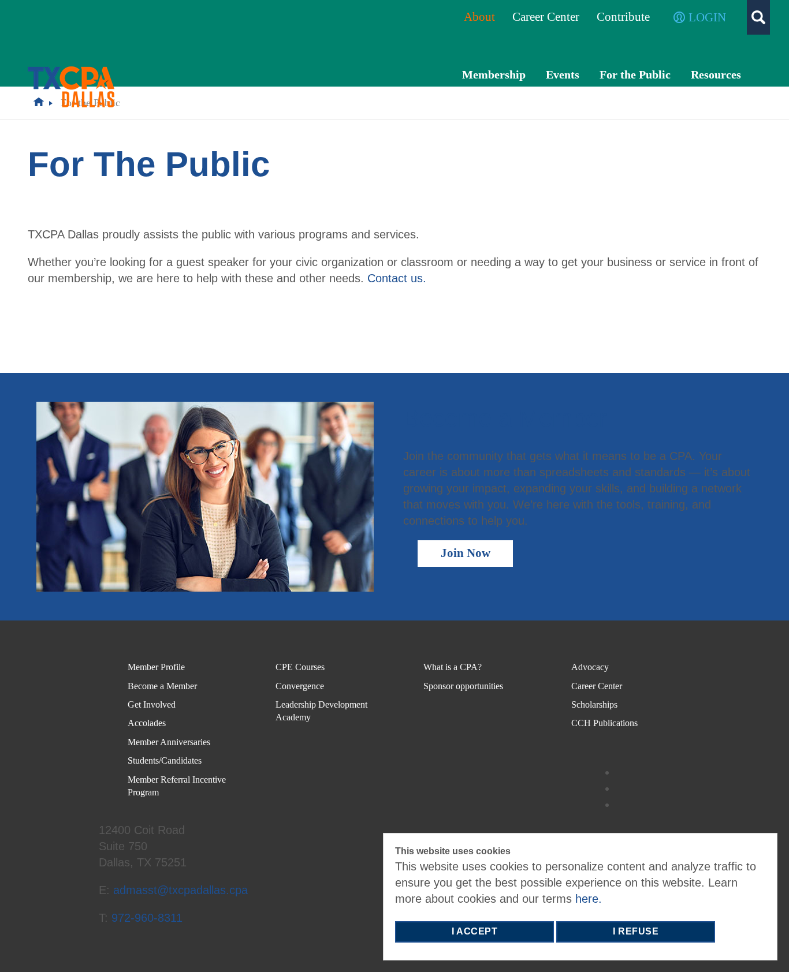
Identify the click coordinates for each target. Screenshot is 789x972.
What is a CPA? (452, 667)
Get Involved (152, 704)
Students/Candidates (165, 760)
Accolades (147, 723)
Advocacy (590, 667)
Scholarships (594, 704)
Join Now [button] (465, 553)
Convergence (300, 686)
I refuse (635, 931)
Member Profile (156, 667)
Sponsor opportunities (463, 686)
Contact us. (396, 278)
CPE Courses (300, 667)
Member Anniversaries (169, 742)
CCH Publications (604, 723)
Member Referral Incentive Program (177, 786)
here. (588, 898)
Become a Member (162, 686)
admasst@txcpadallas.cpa (180, 890)
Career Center (596, 686)
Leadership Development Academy (321, 711)
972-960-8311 (147, 917)
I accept (474, 931)
